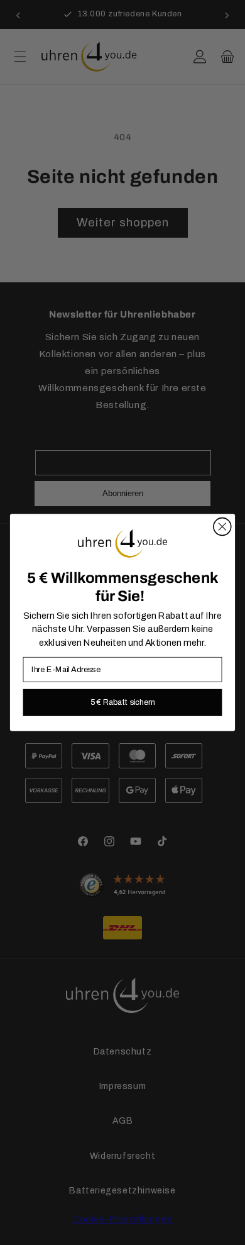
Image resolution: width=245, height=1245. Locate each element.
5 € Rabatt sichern (122, 702)
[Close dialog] (222, 527)
